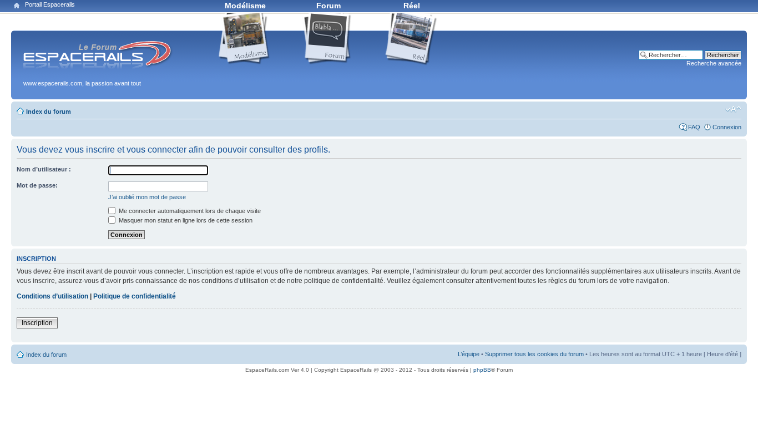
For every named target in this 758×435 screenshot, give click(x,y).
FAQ (694, 127)
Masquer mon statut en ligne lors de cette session (184, 220)
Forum (328, 5)
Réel (411, 5)
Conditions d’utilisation (52, 296)
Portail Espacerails (50, 4)
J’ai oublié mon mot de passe (147, 197)
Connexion (726, 127)
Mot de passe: (37, 185)
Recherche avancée (713, 63)
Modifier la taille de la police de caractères (733, 109)
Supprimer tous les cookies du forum (534, 354)
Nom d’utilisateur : (44, 169)
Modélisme (245, 5)
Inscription (37, 323)
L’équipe (468, 354)
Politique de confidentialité (134, 296)
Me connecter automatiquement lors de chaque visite (189, 211)
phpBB (482, 370)
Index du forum (48, 111)
